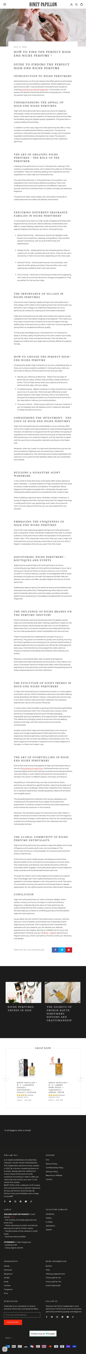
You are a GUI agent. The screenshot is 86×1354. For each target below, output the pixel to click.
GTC (47, 1160)
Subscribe (13, 1322)
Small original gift (53, 1285)
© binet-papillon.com (17, 1343)
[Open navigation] (4, 4)
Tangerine (8, 1289)
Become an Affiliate (54, 1175)
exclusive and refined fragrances (34, 89)
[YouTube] (26, 1201)
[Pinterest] (20, 1201)
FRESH (49, 1218)
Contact (49, 1179)
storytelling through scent (32, 768)
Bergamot (8, 1274)
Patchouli (8, 1270)
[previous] (5, 1078)
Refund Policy (51, 1164)
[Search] (76, 4)
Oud (6, 1293)
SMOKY (49, 1230)
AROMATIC (50, 1226)
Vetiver (7, 1266)
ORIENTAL (50, 1214)
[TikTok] (31, 1201)
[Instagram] (15, 1201)
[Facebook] (5, 1201)
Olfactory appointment (55, 1274)
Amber (7, 1278)
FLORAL (49, 1222)
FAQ (48, 1270)
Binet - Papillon (50, 933)
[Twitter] (10, 1201)
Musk (6, 1282)
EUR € (8, 1338)
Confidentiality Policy (54, 1168)
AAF (13, 1217)
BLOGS (49, 1266)
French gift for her (53, 1278)
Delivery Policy (52, 1171)
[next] (80, 1078)
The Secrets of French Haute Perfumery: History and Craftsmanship (59, 1014)
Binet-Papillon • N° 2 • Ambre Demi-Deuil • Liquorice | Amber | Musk (58, 1087)
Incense (7, 1285)
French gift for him (53, 1282)
